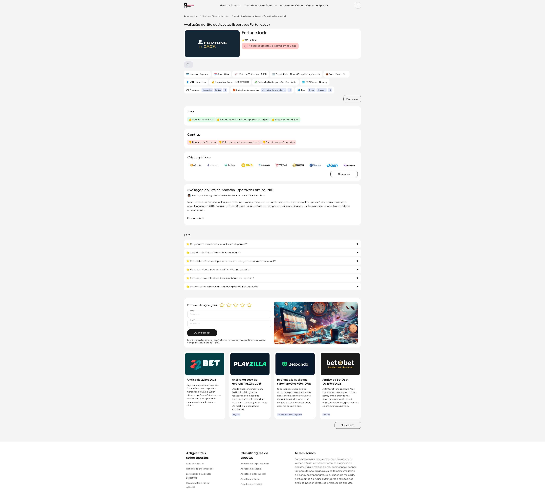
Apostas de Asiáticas (252, 484)
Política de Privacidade (239, 340)
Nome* (192, 311)
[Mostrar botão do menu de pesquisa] (358, 5)
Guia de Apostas (195, 463)
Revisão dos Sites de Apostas (290, 415)
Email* (192, 320)
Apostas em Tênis (250, 479)
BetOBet (326, 415)
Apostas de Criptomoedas (255, 463)
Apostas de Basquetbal (253, 473)
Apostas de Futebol (251, 468)
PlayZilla (236, 415)
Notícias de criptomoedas (200, 468)
